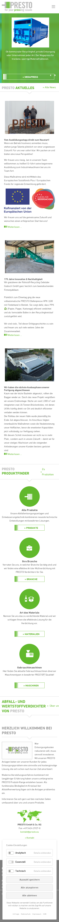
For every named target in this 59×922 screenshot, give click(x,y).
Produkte (32, 527)
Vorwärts (55, 75)
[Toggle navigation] (53, 6)
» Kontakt (29, 837)
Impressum (36, 914)
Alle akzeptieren (29, 887)
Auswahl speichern (30, 879)
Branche (32, 579)
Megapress (31, 77)
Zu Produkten (48, 472)
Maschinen (32, 685)
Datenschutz (25, 914)
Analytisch (20, 852)
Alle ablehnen (29, 895)
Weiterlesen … (15, 227)
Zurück (50, 75)
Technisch (20, 870)
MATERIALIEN (32, 634)
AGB (44, 914)
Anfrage (16, 914)
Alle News (50, 87)
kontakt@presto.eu (29, 831)
